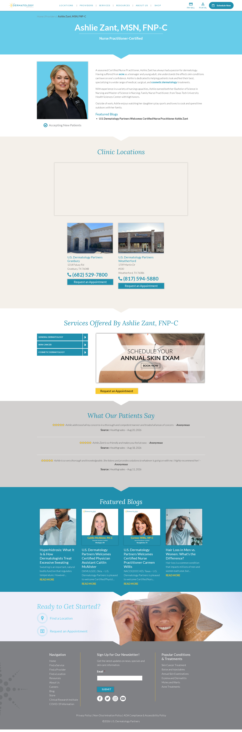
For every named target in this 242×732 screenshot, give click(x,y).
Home (40, 16)
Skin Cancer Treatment (174, 665)
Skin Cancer (45, 344)
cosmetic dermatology (164, 82)
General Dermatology (50, 337)
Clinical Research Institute (63, 699)
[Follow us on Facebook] (100, 698)
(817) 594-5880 (140, 278)
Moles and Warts (171, 682)
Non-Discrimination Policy (107, 715)
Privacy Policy (83, 715)
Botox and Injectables (173, 669)
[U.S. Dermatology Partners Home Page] (21, 7)
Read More (47, 579)
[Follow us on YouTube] (123, 698)
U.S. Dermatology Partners (125, 721)
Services (104, 5)
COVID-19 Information (61, 704)
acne (121, 74)
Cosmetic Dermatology (51, 352)
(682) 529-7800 (89, 275)
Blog (51, 691)
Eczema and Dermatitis (174, 678)
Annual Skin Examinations (175, 673)
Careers (53, 686)
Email (101, 671)
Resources (123, 5)
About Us (142, 5)
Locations (66, 5)
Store (52, 695)
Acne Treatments (171, 686)
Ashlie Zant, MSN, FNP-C (72, 16)
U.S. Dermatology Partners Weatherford (135, 259)
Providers (86, 5)
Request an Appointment (90, 282)
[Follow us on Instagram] (115, 698)
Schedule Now (224, 5)
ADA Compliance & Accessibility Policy (145, 715)
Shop (158, 5)
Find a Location (57, 673)
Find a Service (56, 665)
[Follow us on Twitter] (107, 698)
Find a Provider (57, 669)
